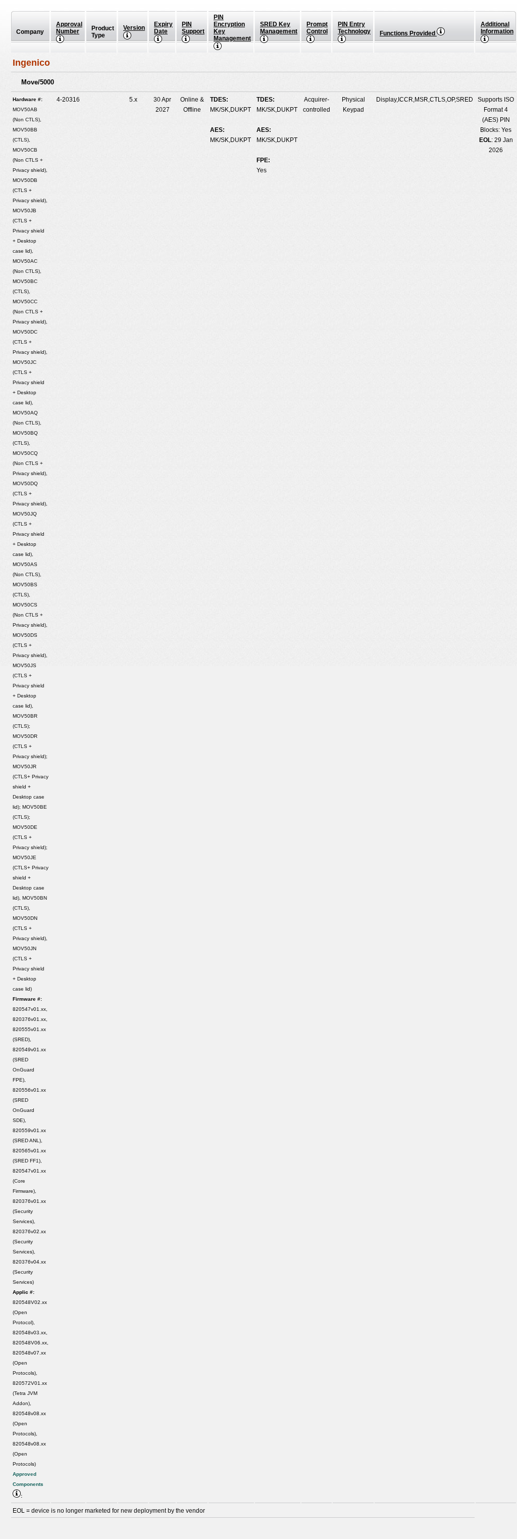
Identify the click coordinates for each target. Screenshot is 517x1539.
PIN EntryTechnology (354, 28)
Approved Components (28, 1479)
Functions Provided (408, 33)
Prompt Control (317, 28)
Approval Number (69, 28)
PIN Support (193, 28)
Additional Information (497, 28)
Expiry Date (163, 28)
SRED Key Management (278, 28)
